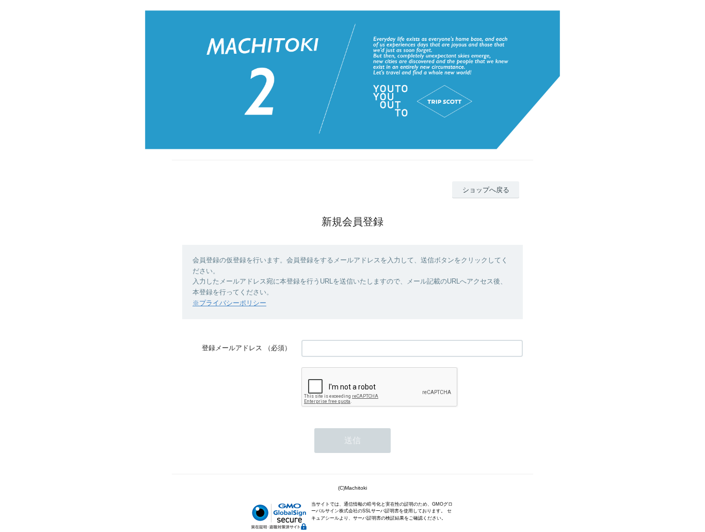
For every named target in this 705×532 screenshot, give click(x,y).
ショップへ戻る (485, 190)
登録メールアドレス (232, 348)
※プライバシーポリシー (229, 303)
